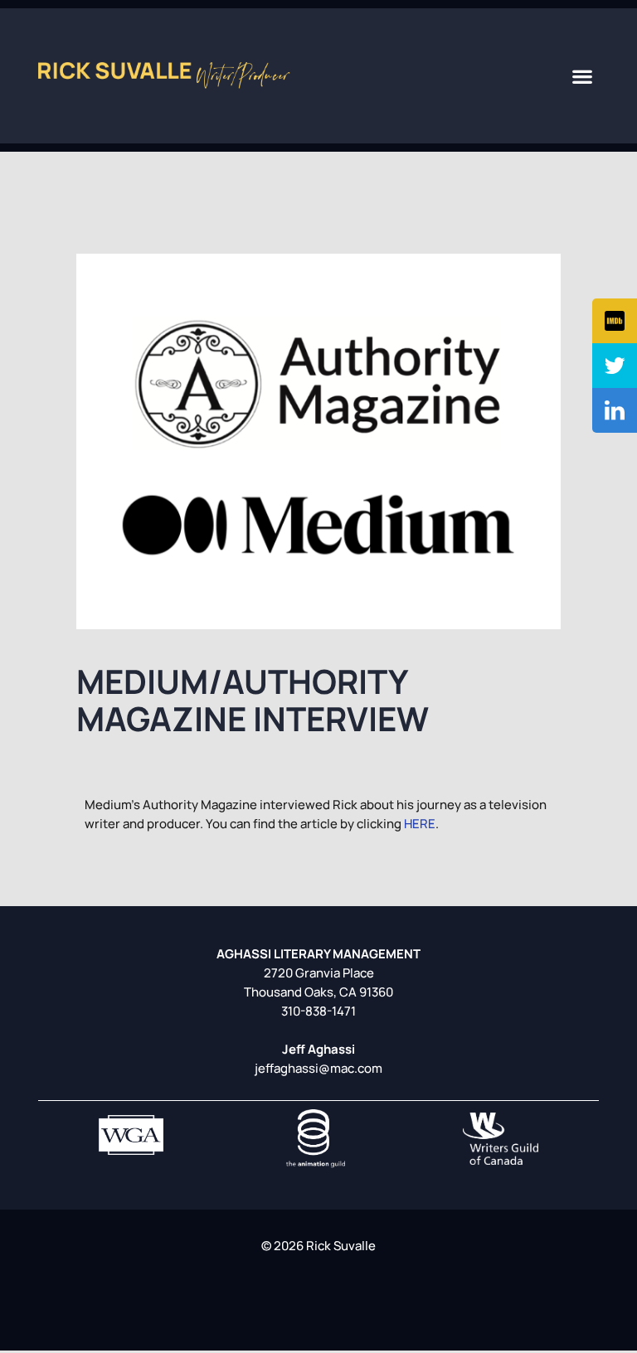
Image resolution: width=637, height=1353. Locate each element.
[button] (582, 76)
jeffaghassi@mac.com (318, 1068)
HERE (419, 823)
